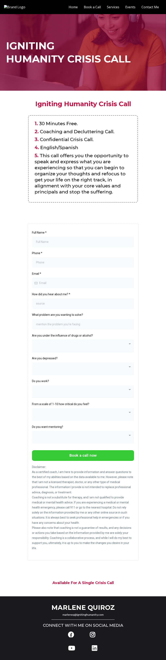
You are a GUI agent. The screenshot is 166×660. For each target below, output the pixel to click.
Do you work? (40, 381)
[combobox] (83, 346)
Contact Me (150, 7)
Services (113, 7)
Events (130, 7)
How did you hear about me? (51, 294)
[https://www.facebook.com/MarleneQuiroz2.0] (72, 634)
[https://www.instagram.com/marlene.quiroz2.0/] (93, 634)
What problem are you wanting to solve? (57, 314)
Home (73, 7)
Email (36, 273)
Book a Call (92, 7)
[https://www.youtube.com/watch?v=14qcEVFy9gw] (72, 648)
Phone (37, 253)
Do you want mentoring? (47, 426)
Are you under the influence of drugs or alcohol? (62, 335)
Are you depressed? (44, 358)
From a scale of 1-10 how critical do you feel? (60, 404)
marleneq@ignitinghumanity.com (83, 614)
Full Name (39, 232)
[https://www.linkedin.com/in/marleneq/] (93, 648)
